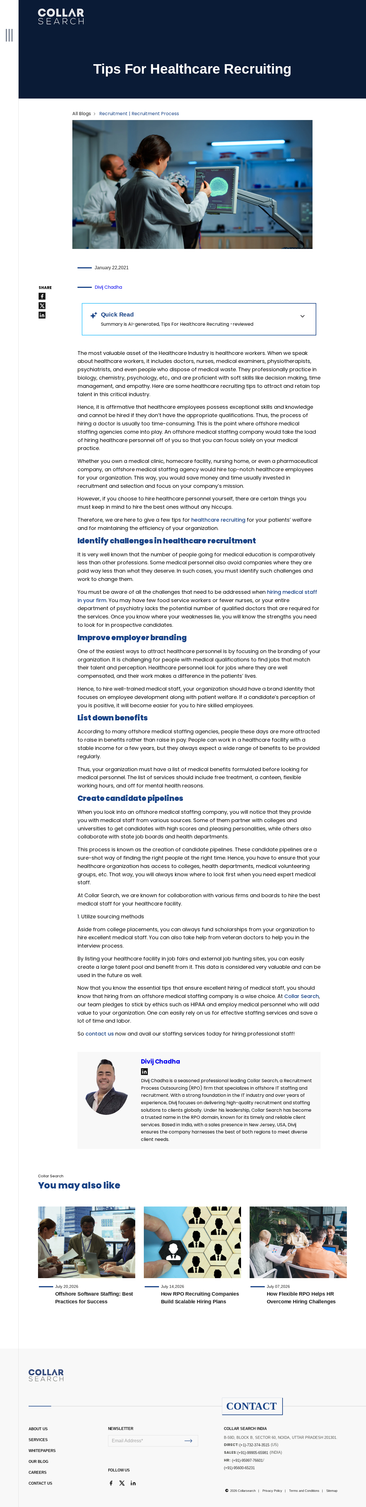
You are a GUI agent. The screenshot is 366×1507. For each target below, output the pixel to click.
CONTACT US (40, 1483)
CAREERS (38, 1472)
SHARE (45, 287)
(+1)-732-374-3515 (254, 1445)
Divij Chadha (108, 287)
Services (38, 1440)
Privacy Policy (272, 1490)
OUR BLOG (38, 1461)
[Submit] (188, 1441)
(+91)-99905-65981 (252, 1453)
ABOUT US (38, 1429)
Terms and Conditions (304, 1490)
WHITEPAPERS (42, 1451)
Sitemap (331, 1490)
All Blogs (81, 113)
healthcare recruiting (218, 519)
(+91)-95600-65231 (239, 1468)
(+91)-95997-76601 (247, 1460)
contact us (99, 1033)
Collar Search (301, 996)
